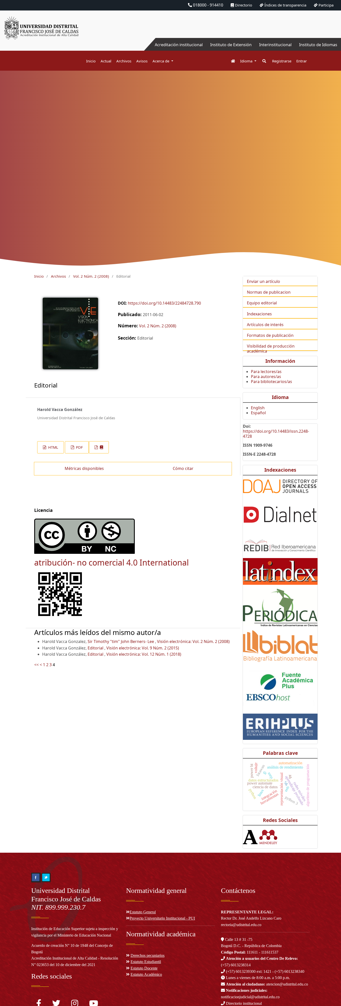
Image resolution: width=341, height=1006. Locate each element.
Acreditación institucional (179, 44)
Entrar (301, 60)
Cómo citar (183, 468)
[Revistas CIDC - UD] (230, 61)
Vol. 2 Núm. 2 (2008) (91, 276)
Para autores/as (266, 376)
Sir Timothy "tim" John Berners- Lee (121, 641)
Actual (106, 60)
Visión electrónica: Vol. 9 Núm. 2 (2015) (142, 648)
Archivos (123, 60)
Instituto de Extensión (231, 44)
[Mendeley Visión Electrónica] (268, 836)
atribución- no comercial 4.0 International (111, 562)
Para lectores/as (266, 371)
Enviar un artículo (263, 281)
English (258, 407)
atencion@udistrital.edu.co (267, 984)
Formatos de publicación (270, 335)
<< (36, 664)
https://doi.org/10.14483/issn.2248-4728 (276, 433)
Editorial (96, 648)
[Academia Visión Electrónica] (250, 836)
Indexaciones (259, 314)
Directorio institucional (243, 1003)
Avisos (142, 60)
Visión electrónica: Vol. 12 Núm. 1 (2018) (143, 654)
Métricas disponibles (84, 468)
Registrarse (281, 60)
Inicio (91, 60)
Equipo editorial (262, 303)
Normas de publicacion (269, 292)
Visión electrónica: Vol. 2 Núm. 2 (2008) (193, 641)
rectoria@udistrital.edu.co (241, 925)
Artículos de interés (265, 324)
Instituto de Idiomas (318, 44)
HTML (52, 447)
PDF (79, 447)
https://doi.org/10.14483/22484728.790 (164, 303)
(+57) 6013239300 (241, 971)
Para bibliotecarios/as (271, 381)
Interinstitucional (275, 44)
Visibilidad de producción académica (271, 348)
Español (258, 412)
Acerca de (161, 60)
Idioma (246, 60)
